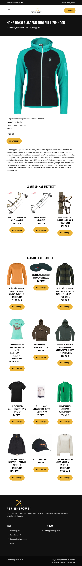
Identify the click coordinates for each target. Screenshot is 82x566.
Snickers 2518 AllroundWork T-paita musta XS (17, 409)
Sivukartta (71, 562)
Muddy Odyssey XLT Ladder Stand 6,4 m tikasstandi (65, 220)
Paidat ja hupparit (33, 28)
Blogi (12, 543)
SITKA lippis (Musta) (41, 459)
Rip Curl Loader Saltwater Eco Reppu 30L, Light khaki (41, 409)
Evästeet (71, 560)
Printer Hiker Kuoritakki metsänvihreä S (65, 409)
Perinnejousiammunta (18, 539)
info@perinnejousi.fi (68, 3)
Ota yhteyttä (62, 560)
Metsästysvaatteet (16, 28)
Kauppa (70, 10)
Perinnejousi (15, 531)
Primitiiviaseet (15, 535)
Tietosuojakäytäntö (58, 562)
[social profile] (21, 3)
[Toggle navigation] (9, 10)
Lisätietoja (14, 141)
